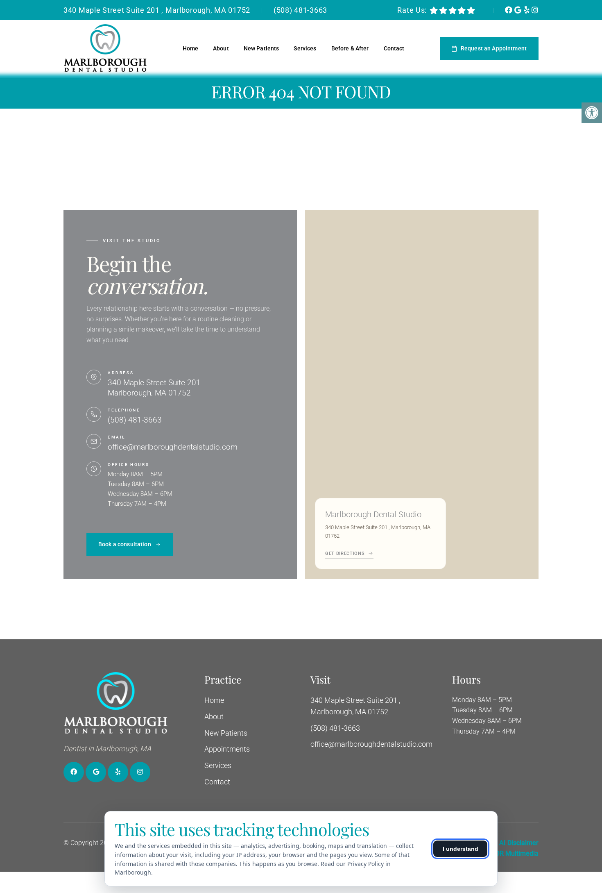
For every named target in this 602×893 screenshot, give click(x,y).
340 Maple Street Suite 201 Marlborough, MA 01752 (154, 388)
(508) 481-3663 (300, 10)
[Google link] (518, 10)
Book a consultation (124, 544)
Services (305, 48)
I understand (460, 848)
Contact (394, 48)
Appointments (227, 749)
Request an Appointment (494, 48)
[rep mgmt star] (471, 10)
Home (191, 48)
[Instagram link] (535, 10)
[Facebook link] (509, 10)
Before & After (350, 48)
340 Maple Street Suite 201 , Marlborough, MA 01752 (156, 10)
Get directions (344, 553)
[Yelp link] (528, 10)
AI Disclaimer (519, 843)
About (221, 48)
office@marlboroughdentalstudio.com (173, 447)
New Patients (261, 48)
